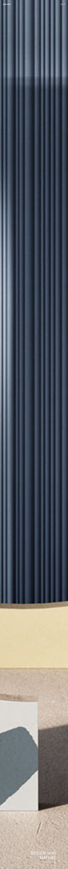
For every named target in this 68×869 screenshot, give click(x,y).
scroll (4, 861)
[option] (34, 434)
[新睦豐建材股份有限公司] (6, 4)
